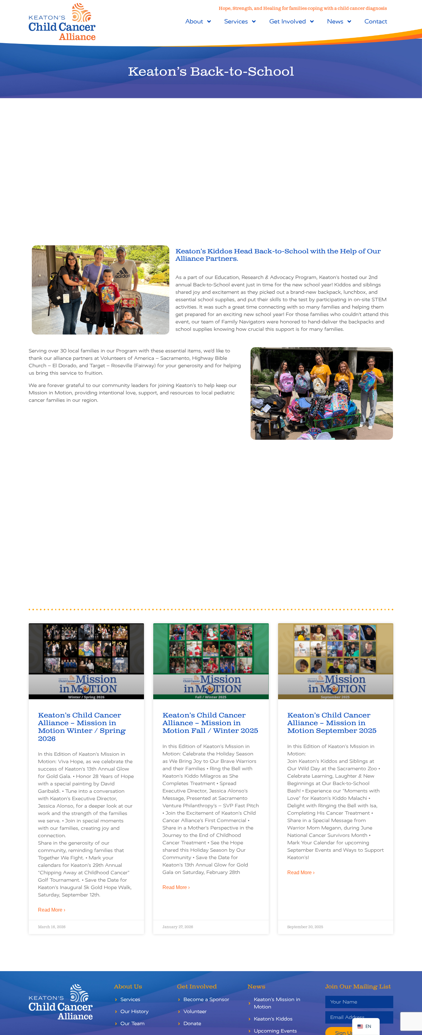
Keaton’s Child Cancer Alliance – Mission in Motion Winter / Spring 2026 (81, 727)
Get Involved (287, 21)
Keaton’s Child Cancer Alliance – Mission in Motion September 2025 (332, 723)
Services (236, 21)
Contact (376, 21)
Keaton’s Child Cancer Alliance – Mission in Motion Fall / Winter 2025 (210, 723)
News (335, 21)
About (194, 21)
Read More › (51, 909)
